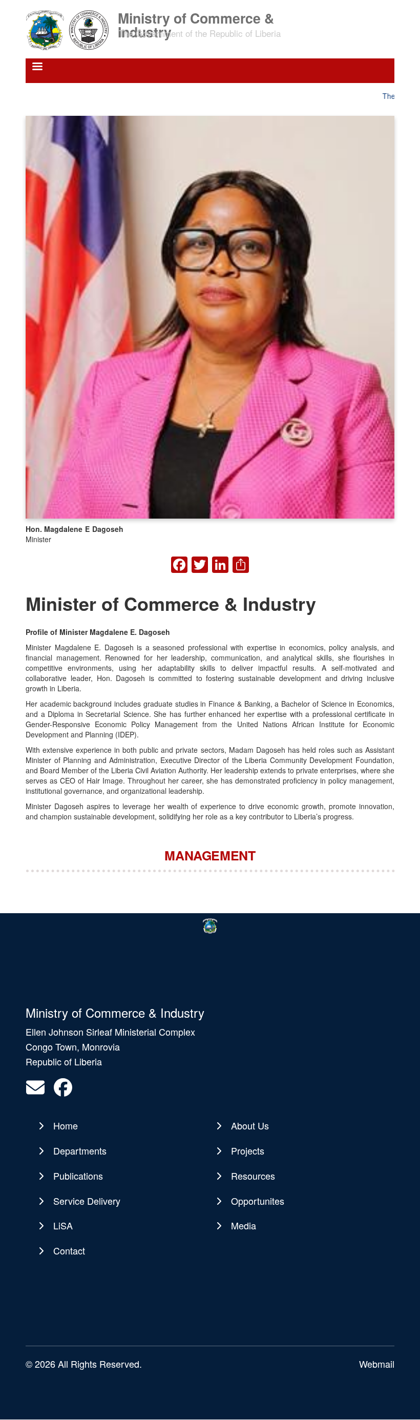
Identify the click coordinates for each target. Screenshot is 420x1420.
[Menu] (37, 67)
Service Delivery (86, 1200)
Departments (80, 1150)
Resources (253, 1175)
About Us (250, 1125)
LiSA (63, 1225)
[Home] (70, 29)
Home (65, 1125)
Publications (78, 1175)
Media (243, 1225)
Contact (69, 1250)
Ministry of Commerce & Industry (196, 17)
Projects (247, 1150)
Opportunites (257, 1200)
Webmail (376, 1363)
